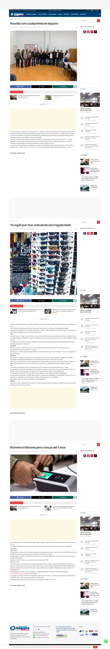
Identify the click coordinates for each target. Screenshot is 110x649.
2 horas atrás (56, 97)
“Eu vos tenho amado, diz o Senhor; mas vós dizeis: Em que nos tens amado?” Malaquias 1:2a (90, 178)
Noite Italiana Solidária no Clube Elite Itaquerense (94, 170)
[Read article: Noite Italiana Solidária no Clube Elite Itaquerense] (84, 170)
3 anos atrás (94, 164)
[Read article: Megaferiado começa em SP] (84, 188)
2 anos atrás (94, 173)
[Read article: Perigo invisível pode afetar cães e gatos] (84, 162)
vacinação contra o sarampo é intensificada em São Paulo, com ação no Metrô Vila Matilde (63, 507)
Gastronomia (52, 14)
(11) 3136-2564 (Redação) (41, 635)
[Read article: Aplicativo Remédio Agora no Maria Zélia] (90, 100)
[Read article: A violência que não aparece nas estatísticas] (48, 97)
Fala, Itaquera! (43, 14)
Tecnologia (32, 451)
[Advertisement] (55, 3)
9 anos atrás (85, 182)
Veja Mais (83, 14)
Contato (23, 10)
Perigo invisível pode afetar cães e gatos (95, 161)
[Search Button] (99, 14)
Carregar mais (43, 104)
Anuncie (19, 10)
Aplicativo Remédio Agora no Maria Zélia (85, 109)
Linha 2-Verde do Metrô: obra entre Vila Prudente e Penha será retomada (92, 138)
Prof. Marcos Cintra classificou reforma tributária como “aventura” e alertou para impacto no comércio (64, 311)
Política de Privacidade (31, 10)
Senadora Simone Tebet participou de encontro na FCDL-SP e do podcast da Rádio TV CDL (30, 310)
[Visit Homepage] (16, 14)
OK (95, 647)
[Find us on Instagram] (88, 10)
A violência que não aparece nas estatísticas (62, 95)
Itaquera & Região (31, 14)
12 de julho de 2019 (14, 228)
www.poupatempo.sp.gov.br (17, 573)
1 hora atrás (22, 98)
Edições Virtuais (13, 10)
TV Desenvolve (74, 14)
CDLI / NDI (16, 220)
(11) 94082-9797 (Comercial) (42, 637)
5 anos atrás (94, 189)
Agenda (60, 14)
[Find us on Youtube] (91, 31)
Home (11, 19)
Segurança (32, 27)
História (66, 14)
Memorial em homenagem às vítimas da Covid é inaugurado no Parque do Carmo (92, 146)
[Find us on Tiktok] (95, 31)
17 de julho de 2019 (14, 27)
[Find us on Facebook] (84, 31)
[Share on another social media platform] (75, 86)
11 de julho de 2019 (14, 451)
